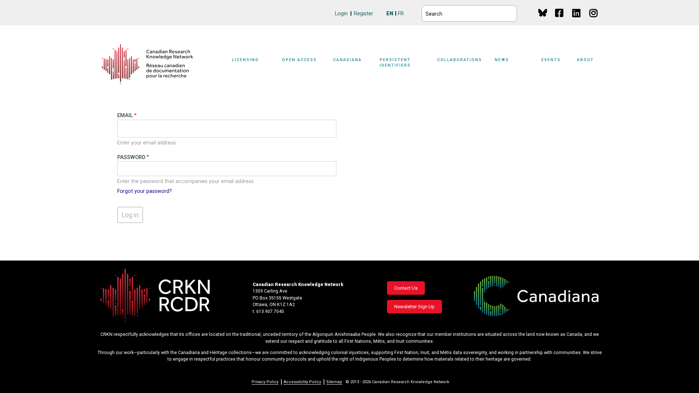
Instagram (594, 19)
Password (131, 157)
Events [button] (551, 59)
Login (341, 14)
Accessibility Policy (302, 382)
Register (363, 14)
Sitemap (334, 382)
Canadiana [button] (347, 59)
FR (401, 14)
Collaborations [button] (459, 59)
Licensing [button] (245, 59)
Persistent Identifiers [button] (395, 62)
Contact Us (406, 288)
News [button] (502, 59)
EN (389, 14)
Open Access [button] (299, 59)
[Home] (147, 64)
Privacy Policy (265, 382)
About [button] (585, 59)
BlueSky (542, 12)
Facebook (559, 19)
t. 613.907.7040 (268, 311)
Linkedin (576, 19)
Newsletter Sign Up (414, 306)
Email (125, 115)
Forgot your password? (144, 191)
